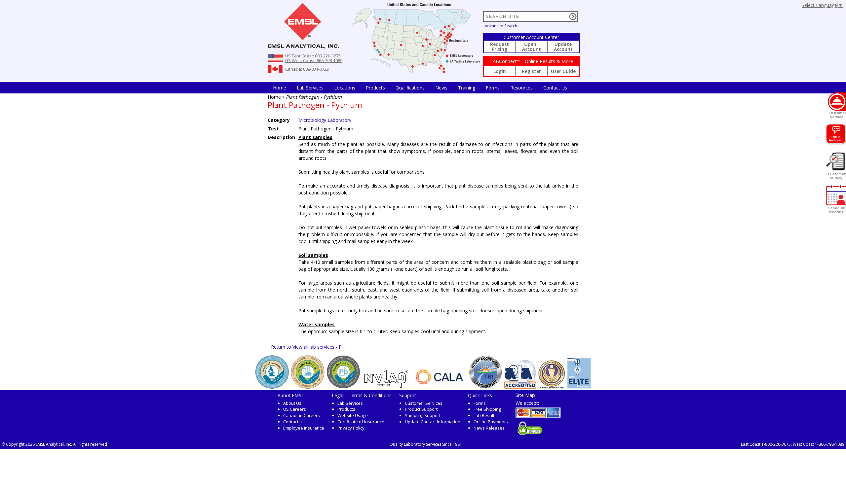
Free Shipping (487, 409)
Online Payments (491, 422)
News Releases (489, 428)
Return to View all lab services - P (306, 347)
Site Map (525, 395)
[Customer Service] (837, 101)
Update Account (563, 47)
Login (499, 71)
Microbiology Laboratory (324, 120)
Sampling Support (423, 415)
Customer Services (423, 403)
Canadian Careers (301, 415)
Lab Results (485, 415)
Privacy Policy (351, 428)
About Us (292, 403)
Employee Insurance (303, 428)
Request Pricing (499, 47)
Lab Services (350, 403)
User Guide (563, 71)
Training (466, 88)
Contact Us (555, 88)
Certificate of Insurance (360, 422)
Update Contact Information (432, 422)
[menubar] (420, 87)
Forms (493, 88)
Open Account (531, 47)
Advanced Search (501, 25)
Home (279, 88)
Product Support (421, 409)
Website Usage (352, 415)
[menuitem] (279, 87)
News (441, 88)
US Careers (294, 409)
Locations (344, 88)
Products (375, 88)
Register (531, 71)
